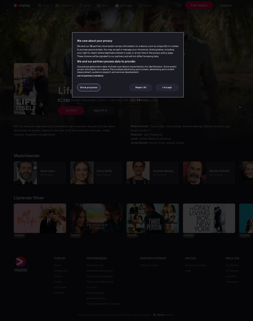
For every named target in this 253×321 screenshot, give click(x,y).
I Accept (167, 87)
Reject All (140, 87)
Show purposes (88, 87)
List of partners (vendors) (90, 76)
